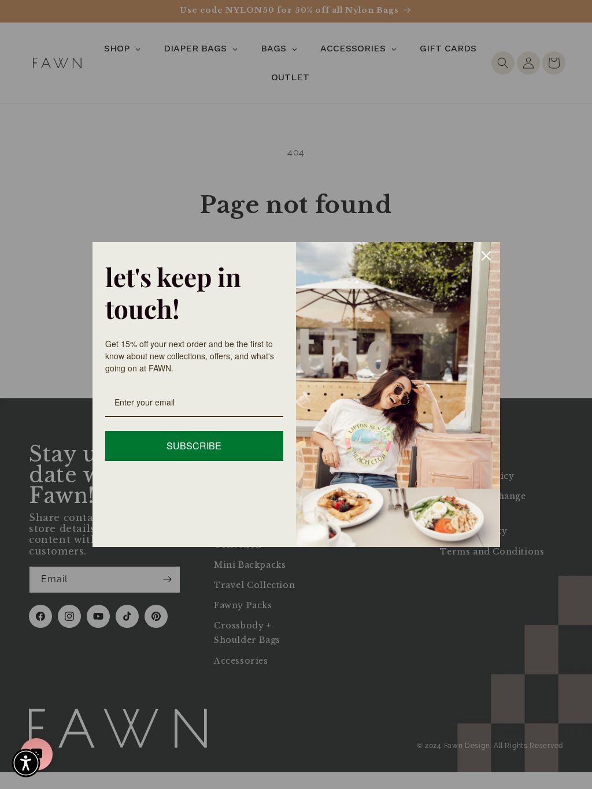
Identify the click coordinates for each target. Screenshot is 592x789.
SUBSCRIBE (193, 445)
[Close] (486, 256)
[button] (26, 763)
